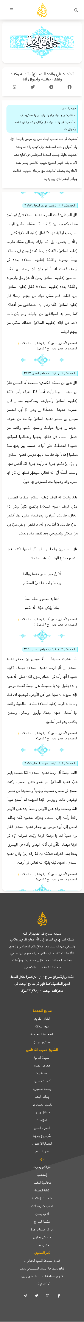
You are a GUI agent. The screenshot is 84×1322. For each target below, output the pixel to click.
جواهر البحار (42, 1096)
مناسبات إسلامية (42, 1198)
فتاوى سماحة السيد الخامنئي (42, 1276)
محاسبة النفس (42, 1182)
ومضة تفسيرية (42, 1089)
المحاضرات (42, 1073)
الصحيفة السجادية (42, 1034)
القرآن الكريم (42, 1018)
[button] (76, 10)
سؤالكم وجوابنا (42, 1167)
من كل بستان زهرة (42, 1229)
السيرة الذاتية (42, 1057)
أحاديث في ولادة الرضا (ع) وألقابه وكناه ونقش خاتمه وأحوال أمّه (42, 76)
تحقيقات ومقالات (42, 1206)
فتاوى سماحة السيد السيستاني (42, 1268)
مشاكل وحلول (42, 1237)
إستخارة (42, 1175)
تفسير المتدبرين (42, 1104)
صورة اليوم (42, 1151)
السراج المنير (42, 1128)
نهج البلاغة (42, 1026)
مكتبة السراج (42, 1221)
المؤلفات (42, 1120)
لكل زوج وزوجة (42, 1136)
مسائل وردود (42, 1112)
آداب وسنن (42, 1214)
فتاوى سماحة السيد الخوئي (42, 1260)
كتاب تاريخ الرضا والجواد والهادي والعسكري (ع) (46, 115)
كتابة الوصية (42, 1190)
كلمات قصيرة (42, 1081)
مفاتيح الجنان (42, 1042)
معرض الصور (42, 1065)
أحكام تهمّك (42, 1284)
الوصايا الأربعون (42, 1143)
